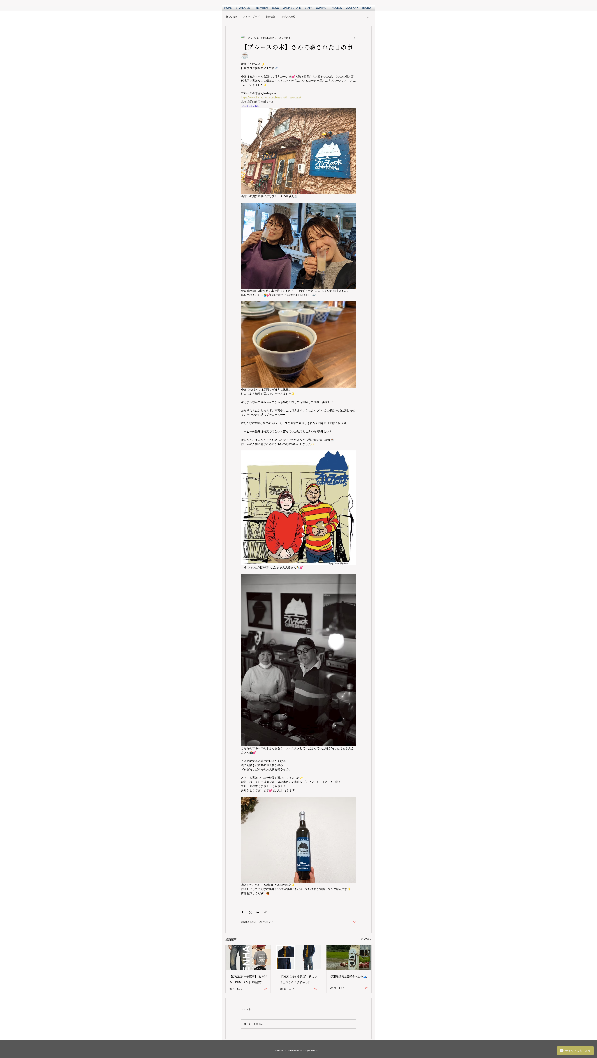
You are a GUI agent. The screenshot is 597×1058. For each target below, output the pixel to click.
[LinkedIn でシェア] (257, 912)
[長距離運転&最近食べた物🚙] (348, 957)
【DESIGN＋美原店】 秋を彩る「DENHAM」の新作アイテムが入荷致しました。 (248, 980)
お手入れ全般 (288, 17)
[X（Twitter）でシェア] (250, 912)
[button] (367, 17)
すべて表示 (366, 939)
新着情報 (270, 17)
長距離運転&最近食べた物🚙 (348, 976)
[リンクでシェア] (265, 912)
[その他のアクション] (354, 38)
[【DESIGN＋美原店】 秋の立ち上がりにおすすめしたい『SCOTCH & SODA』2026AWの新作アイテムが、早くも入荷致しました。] (298, 957)
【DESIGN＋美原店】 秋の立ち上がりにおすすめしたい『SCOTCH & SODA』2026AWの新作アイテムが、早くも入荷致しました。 (298, 980)
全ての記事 (231, 17)
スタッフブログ (251, 17)
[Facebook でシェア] (242, 912)
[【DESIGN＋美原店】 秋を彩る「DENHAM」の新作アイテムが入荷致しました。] (248, 957)
